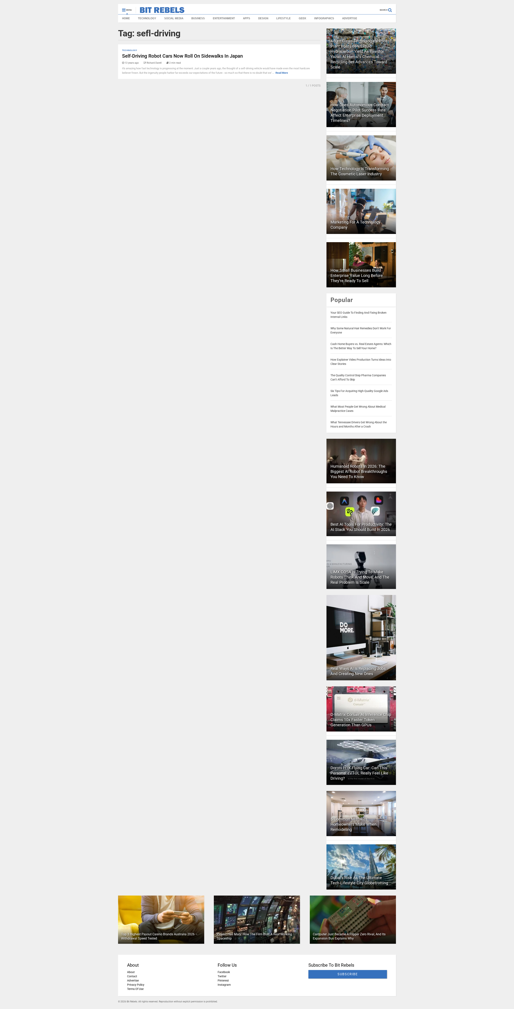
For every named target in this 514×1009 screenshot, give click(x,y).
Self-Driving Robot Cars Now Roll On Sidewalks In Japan (182, 56)
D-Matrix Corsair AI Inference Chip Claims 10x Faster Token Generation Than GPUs (360, 719)
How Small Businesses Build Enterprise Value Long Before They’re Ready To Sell (356, 275)
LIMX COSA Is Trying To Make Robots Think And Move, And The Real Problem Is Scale (359, 577)
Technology (129, 50)
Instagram (224, 984)
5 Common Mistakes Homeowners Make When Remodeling (353, 824)
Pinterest (223, 980)
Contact (132, 976)
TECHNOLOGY (147, 18)
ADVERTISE (349, 18)
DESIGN (263, 18)
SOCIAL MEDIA (173, 18)
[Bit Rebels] (160, 11)
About (131, 972)
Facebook (224, 972)
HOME (126, 18)
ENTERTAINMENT (224, 18)
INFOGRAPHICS (324, 18)
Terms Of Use (135, 989)
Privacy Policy (135, 984)
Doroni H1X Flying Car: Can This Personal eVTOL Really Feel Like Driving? (359, 773)
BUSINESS (198, 18)
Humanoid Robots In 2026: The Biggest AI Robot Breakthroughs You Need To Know (358, 471)
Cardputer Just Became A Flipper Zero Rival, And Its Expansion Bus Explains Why (349, 936)
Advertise (133, 980)
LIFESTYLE (283, 18)
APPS (246, 18)
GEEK (302, 18)
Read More (281, 72)
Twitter (222, 976)
